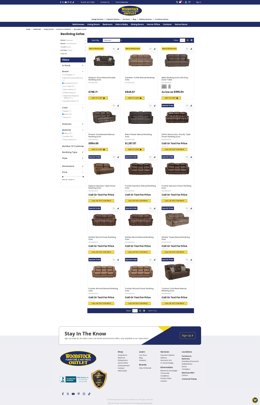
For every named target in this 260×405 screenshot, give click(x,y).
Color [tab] (65, 107)
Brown (68, 114)
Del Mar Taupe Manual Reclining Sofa (176, 238)
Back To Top (153, 311)
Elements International (74, 78)
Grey (68, 117)
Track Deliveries (121, 2)
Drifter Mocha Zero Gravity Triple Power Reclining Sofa (176, 135)
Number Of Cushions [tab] (73, 146)
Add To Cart (97, 98)
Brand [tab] (65, 71)
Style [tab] (64, 158)
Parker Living (70, 93)
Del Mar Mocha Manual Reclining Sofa (139, 238)
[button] (114, 49)
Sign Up (187, 335)
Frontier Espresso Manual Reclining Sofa (140, 187)
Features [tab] (66, 124)
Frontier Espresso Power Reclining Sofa (176, 187)
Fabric (68, 133)
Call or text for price (174, 149)
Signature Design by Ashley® (71, 97)
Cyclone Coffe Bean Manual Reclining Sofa (174, 289)
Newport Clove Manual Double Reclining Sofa (101, 78)
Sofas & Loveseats (63, 29)
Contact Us (104, 2)
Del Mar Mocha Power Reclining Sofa (102, 238)
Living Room (48, 29)
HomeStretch (71, 83)
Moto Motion (70, 89)
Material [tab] (66, 130)
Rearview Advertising (144, 403)
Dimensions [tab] (68, 166)
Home (28, 29)
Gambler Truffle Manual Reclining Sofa (139, 78)
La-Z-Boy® (69, 86)
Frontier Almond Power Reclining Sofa (139, 289)
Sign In (198, 2)
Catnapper (69, 75)
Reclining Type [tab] (69, 152)
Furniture (37, 29)
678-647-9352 (88, 2)
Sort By (95, 40)
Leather (69, 136)
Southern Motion (72, 101)
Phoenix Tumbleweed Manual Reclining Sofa (101, 135)
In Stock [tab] (66, 65)
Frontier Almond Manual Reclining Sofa (103, 289)
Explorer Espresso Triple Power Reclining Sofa (101, 187)
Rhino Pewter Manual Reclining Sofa (138, 135)
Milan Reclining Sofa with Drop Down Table (175, 78)
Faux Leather (70, 139)
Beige (68, 111)
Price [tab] (64, 172)
